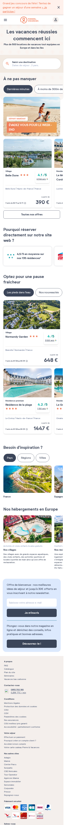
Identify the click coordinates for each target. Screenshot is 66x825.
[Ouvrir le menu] (5, 20)
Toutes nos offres (31, 214)
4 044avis (41, 179)
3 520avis (49, 340)
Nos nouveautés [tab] (49, 292)
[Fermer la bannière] (59, 7)
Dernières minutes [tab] (18, 89)
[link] (31, 7)
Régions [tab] (26, 458)
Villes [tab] (42, 458)
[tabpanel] (31, 153)
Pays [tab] (10, 458)
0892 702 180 (17, 689)
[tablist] (32, 89)
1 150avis (41, 408)
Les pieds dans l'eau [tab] (18, 292)
